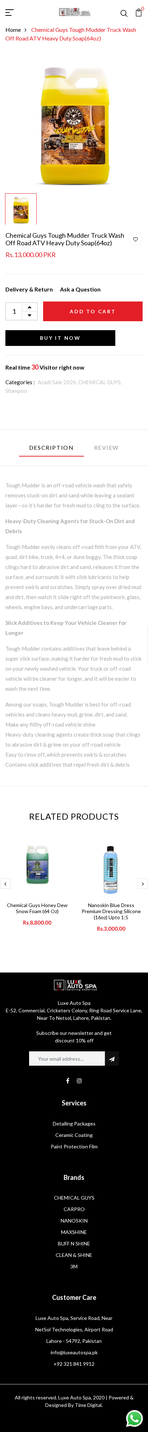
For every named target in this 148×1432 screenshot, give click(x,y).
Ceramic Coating (74, 1135)
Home (13, 29)
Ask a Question (80, 289)
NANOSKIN (74, 1221)
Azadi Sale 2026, (58, 382)
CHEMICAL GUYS (74, 1198)
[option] (74, 121)
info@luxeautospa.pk (74, 1352)
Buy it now (60, 338)
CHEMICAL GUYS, (100, 382)
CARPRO (74, 1209)
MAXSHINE (74, 1232)
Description (51, 447)
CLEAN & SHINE (74, 1255)
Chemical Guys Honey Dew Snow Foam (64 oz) (37, 908)
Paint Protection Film (74, 1146)
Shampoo (16, 390)
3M (74, 1266)
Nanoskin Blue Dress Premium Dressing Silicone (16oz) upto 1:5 (111, 911)
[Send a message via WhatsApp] (134, 1418)
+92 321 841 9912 (74, 1364)
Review (106, 447)
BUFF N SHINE (74, 1243)
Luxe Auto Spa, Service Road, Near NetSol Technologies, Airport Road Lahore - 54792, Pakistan (74, 1329)
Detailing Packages (74, 1123)
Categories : (20, 382)
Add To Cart (93, 311)
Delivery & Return (29, 289)
